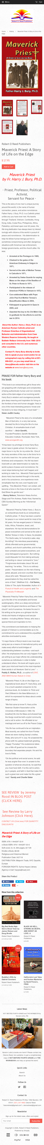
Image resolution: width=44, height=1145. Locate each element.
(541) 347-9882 (19, 1102)
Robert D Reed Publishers (28, 1128)
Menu (7, 2)
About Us (22, 1075)
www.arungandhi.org (14, 440)
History (11, 31)
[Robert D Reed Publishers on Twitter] (19, 1087)
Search (22, 1072)
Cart (40, 2)
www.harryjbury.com (24, 367)
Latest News (22, 1009)
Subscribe (36, 1121)
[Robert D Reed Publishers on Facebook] (24, 1087)
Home (4, 31)
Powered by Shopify (22, 1130)
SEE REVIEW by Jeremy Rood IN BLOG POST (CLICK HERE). (19, 797)
